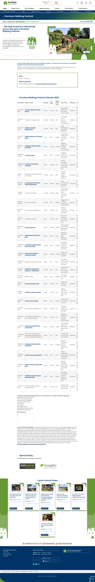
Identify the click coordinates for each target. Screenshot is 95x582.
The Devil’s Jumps (30, 155)
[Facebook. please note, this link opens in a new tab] (34, 564)
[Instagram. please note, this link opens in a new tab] (39, 564)
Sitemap (13, 571)
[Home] (10, 3)
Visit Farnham (29, 8)
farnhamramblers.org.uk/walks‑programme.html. (31, 444)
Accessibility (36, 571)
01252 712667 (47, 558)
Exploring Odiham (30, 227)
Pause (86, 52)
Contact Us (47, 561)
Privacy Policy (8, 571)
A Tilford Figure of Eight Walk (33, 355)
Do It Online (60, 11)
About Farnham (44, 8)
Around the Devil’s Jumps (32, 283)
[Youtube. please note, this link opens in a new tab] (36, 564)
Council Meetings (74, 11)
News (23, 11)
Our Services (69, 8)
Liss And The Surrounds (31, 301)
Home (5, 8)
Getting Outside (20, 21)
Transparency (88, 11)
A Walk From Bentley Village (33, 292)
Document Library (23, 571)
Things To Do (15, 8)
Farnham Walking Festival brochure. (46, 84)
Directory (48, 11)
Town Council (83, 8)
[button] (77, 3)
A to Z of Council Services (9, 11)
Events (57, 8)
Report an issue (35, 11)
